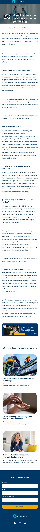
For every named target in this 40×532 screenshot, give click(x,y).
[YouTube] (25, 523)
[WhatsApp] (20, 523)
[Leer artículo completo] (20, 371)
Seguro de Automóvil (16, 28)
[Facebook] (15, 523)
